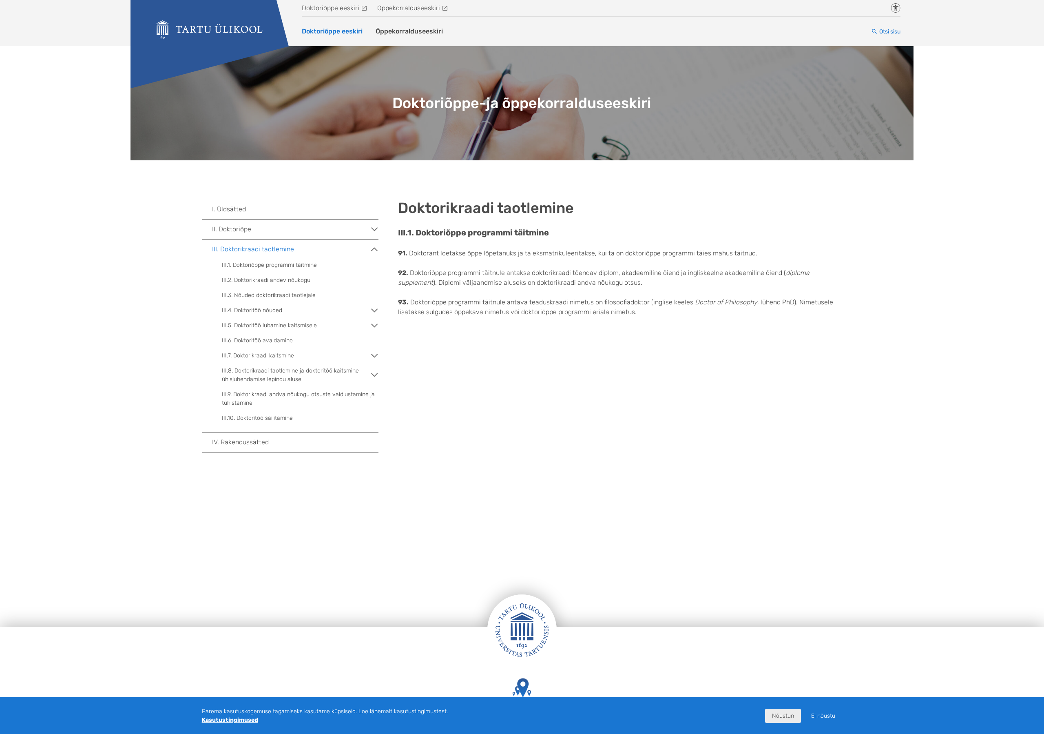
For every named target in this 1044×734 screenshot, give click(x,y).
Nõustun (783, 715)
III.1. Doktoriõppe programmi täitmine (269, 265)
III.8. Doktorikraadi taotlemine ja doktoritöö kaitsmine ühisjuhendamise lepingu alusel (290, 375)
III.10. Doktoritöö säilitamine (257, 418)
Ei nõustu (823, 715)
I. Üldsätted (229, 209)
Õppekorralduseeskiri (408, 8)
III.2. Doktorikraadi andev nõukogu (266, 280)
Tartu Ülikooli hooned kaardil (522, 709)
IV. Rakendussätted (240, 442)
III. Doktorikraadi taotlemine (253, 249)
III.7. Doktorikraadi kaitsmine (258, 355)
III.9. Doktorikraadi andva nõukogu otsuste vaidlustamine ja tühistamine (298, 398)
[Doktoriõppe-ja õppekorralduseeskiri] (210, 29)
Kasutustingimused (230, 719)
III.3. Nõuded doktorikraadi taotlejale (269, 295)
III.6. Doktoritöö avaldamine (257, 340)
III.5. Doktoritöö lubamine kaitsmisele (269, 325)
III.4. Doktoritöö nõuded (252, 310)
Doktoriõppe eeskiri (330, 8)
